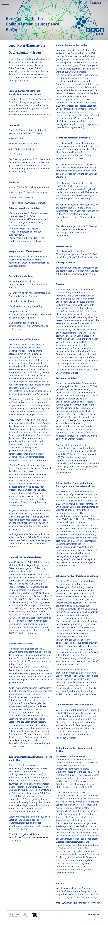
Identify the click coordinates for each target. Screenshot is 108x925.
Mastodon (85, 2)
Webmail (96, 2)
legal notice (93, 914)
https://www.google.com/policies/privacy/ (78, 902)
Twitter (76, 2)
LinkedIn (80, 2)
